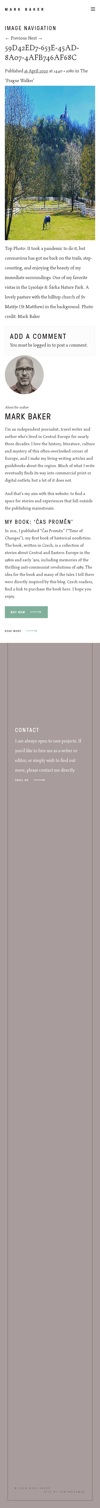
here (66, 589)
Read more (13, 631)
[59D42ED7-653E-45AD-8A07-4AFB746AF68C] (50, 239)
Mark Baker (25, 9)
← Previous (16, 38)
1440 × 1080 (64, 71)
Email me (22, 780)
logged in (42, 345)
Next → (35, 38)
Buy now (18, 612)
